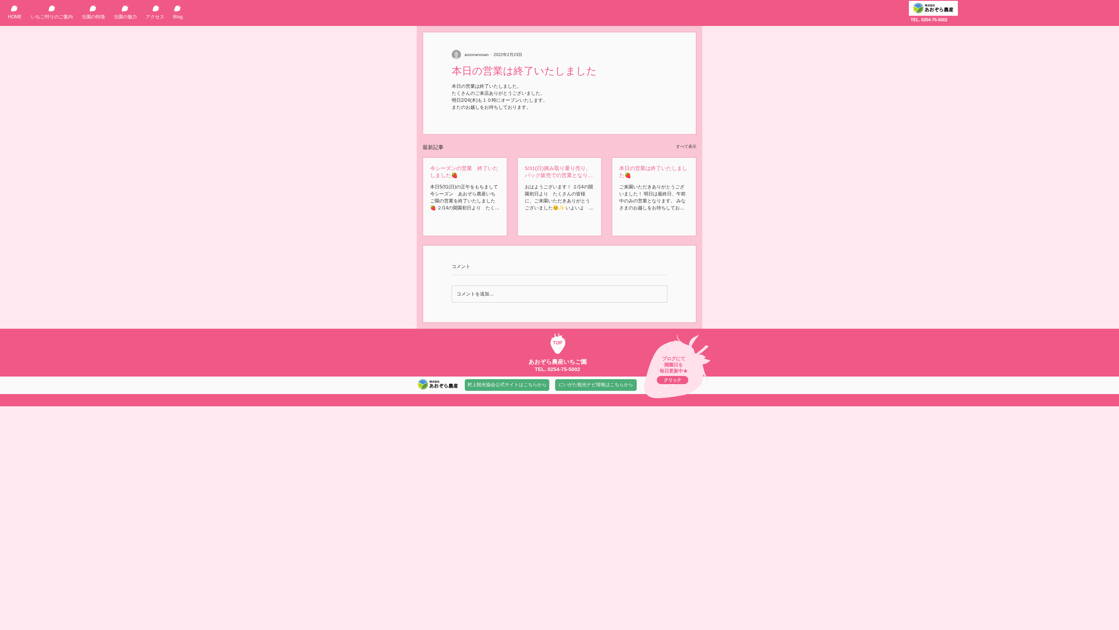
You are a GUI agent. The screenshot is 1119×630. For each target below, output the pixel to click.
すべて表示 (686, 146)
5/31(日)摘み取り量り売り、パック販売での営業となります (559, 172)
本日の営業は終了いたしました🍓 (653, 171)
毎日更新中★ (674, 370)
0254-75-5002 (564, 369)
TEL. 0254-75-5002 (929, 19)
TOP (557, 342)
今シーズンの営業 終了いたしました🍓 (464, 171)
